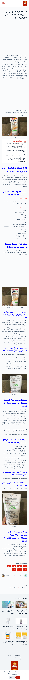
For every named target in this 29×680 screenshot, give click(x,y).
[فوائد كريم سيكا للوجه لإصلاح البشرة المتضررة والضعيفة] (21, 621)
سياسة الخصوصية (17, 657)
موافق (18, 677)
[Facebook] (25, 566)
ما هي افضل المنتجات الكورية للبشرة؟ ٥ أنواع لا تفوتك (7, 611)
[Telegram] (25, 569)
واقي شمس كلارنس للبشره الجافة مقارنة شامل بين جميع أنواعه (21, 642)
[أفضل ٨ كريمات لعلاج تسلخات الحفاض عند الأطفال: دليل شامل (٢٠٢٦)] (21, 604)
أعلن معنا (10, 655)
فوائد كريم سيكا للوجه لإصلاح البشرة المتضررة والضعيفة (22, 628)
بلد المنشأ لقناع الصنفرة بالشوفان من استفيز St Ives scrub (16, 157)
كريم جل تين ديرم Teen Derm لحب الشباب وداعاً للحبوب (7, 628)
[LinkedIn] (9, 566)
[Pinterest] (14, 566)
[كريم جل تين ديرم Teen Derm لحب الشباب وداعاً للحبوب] (7, 621)
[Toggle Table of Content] (24, 141)
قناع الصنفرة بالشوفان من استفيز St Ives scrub (16, 143)
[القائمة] (3, 3)
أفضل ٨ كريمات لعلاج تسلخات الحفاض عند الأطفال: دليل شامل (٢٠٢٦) (22, 612)
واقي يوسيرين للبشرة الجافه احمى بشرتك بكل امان (8, 642)
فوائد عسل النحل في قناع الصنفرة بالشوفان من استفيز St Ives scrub (15, 151)
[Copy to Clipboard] (14, 569)
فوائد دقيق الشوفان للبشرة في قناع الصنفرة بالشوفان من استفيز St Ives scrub (15, 148)
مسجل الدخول (18, 588)
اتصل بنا (10, 657)
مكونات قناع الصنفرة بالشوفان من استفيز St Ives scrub (15, 145)
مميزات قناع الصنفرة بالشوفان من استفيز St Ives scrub (15, 155)
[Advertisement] (14, 38)
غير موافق (11, 677)
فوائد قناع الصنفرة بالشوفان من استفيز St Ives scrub (15, 146)
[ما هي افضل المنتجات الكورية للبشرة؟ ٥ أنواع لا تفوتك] (7, 604)
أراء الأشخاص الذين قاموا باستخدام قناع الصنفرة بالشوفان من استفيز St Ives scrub (14, 160)
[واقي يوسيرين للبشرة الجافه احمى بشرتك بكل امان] (7, 635)
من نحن (19, 659)
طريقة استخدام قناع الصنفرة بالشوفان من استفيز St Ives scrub (15, 153)
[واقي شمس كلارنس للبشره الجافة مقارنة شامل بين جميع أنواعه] (21, 635)
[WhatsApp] (19, 569)
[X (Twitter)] (19, 566)
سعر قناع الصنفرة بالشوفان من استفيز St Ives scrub (17, 158)
